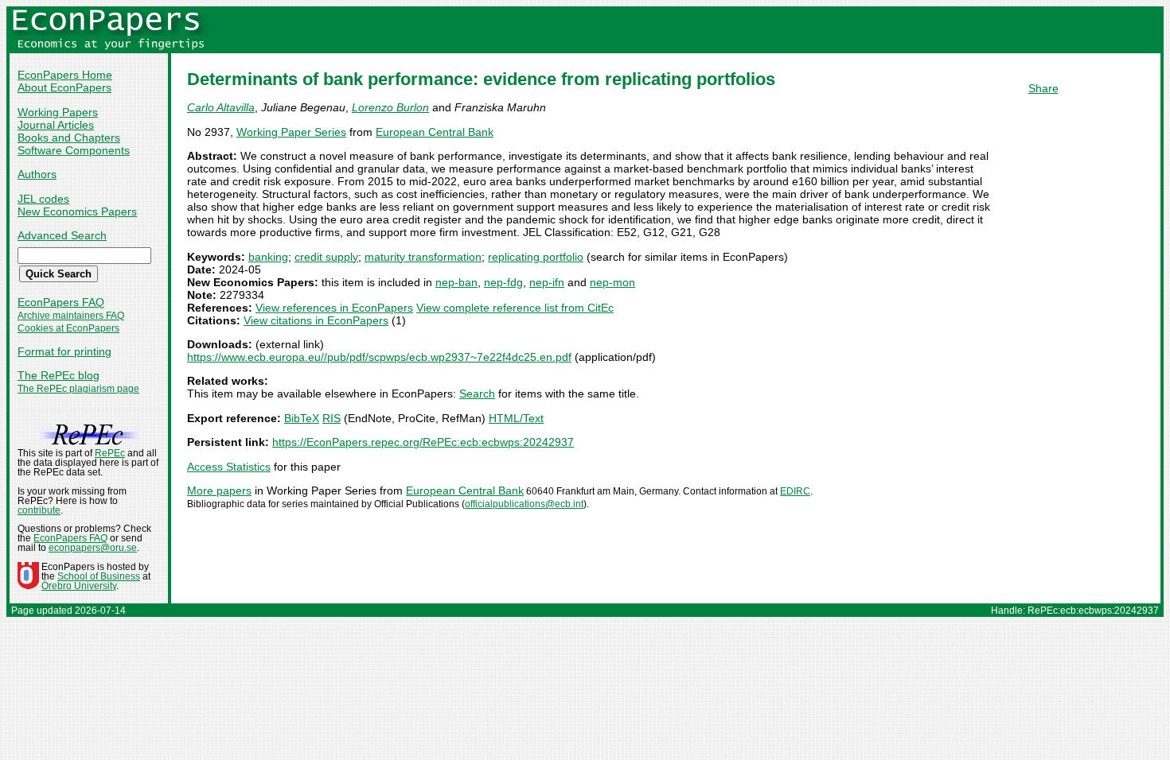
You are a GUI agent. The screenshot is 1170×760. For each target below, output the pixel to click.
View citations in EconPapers (316, 320)
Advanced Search (62, 235)
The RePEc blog (58, 375)
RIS (331, 418)
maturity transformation (423, 256)
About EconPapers (64, 87)
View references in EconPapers (334, 307)
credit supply (326, 256)
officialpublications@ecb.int (524, 504)
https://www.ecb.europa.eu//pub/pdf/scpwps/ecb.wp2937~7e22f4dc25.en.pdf (379, 357)
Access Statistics (229, 466)
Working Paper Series (291, 132)
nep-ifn (546, 282)
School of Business (98, 576)
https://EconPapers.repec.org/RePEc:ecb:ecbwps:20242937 (423, 442)
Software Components (74, 150)
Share (1043, 88)
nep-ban (456, 282)
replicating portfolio (535, 256)
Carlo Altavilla (221, 107)
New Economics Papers (77, 211)
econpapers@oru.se (93, 548)
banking (268, 256)
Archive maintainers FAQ (71, 315)
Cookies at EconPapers (68, 328)
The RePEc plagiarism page (78, 389)
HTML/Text (516, 418)
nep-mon (612, 282)
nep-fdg (503, 282)
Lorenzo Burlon (390, 107)
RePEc (110, 453)
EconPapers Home (65, 74)
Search (477, 393)
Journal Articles (56, 124)
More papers (219, 490)
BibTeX (301, 418)
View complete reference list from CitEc (515, 307)
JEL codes (43, 198)
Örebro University (78, 586)
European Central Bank (434, 132)
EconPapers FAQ (61, 302)
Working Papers (58, 112)
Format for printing (64, 351)
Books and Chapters (69, 137)
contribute (39, 510)
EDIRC (795, 491)
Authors (37, 174)
